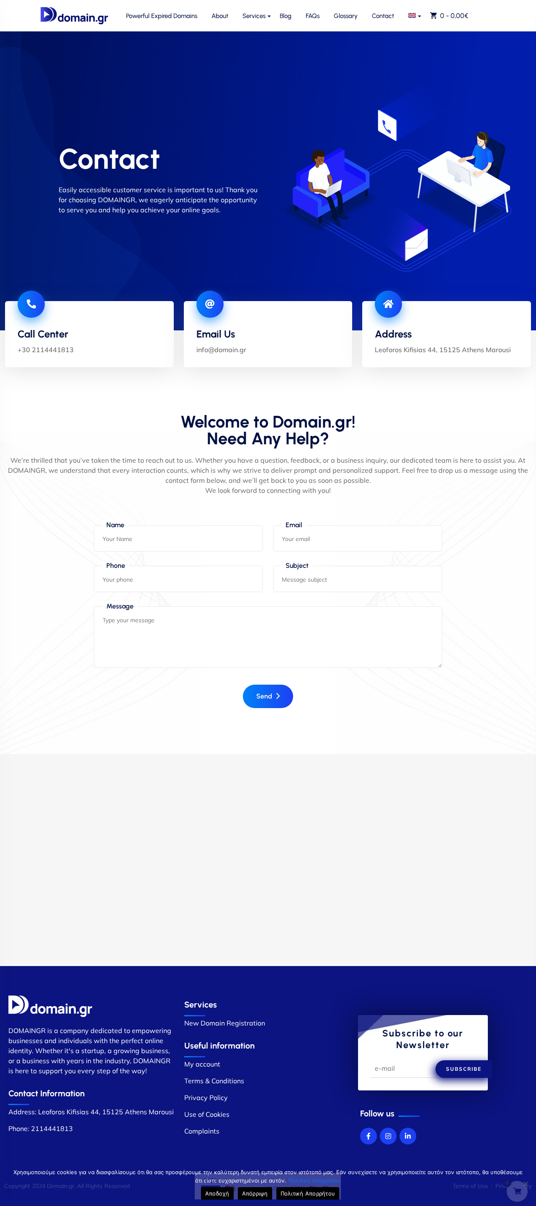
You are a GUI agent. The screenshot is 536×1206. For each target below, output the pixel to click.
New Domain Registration (224, 1023)
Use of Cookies (206, 1114)
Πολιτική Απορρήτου (314, 1180)
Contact (383, 16)
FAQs (313, 16)
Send (264, 696)
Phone (115, 566)
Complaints (201, 1131)
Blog (285, 16)
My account (202, 1064)
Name (115, 525)
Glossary (346, 16)
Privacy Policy (206, 1097)
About (219, 16)
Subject (297, 566)
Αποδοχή (217, 1193)
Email (294, 525)
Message (120, 606)
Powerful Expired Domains (161, 16)
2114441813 (52, 1128)
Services (253, 16)
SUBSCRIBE (464, 1069)
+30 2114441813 (46, 349)
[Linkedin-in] (407, 1136)
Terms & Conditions (214, 1081)
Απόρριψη (255, 1193)
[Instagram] (388, 1136)
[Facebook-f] (368, 1136)
